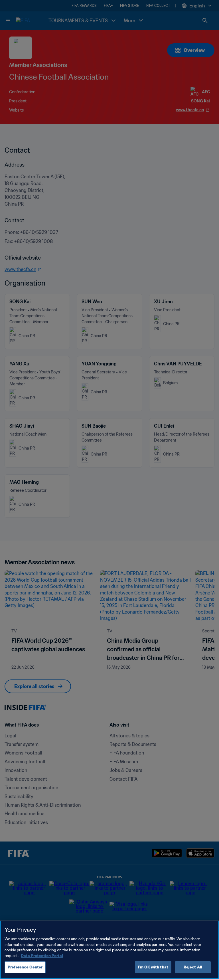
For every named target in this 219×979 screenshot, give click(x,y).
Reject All (193, 967)
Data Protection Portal (42, 955)
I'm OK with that (153, 967)
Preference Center (25, 967)
